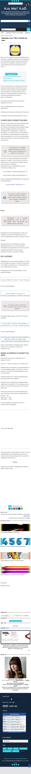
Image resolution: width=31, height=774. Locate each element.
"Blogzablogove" (19, 680)
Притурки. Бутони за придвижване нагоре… (13, 717)
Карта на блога (7, 751)
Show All (23, 751)
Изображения (5, 632)
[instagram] (16, 1)
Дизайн (10, 748)
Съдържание (11, 74)
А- (14, 626)
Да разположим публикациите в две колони (10, 532)
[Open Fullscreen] (29, 24)
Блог (5, 748)
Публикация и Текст (19, 42)
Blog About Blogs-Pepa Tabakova (13, 760)
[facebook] (12, 1)
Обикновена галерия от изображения (14, 634)
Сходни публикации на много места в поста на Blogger (12, 574)
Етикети (16, 748)
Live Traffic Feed (14, 714)
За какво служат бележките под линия (12, 76)
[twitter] (14, 1)
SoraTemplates (11, 758)
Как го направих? (8, 78)
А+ (16, 626)
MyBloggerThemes (23, 758)
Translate (26, 615)
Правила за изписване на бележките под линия (14, 80)
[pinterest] (18, 1)
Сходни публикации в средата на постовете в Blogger (12, 560)
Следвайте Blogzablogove (15, 621)
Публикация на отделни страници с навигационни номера (13, 546)
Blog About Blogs (15, 8)
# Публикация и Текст (17, 506)
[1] (12, 249)
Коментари (15, 751)
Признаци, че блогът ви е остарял (10, 32)
